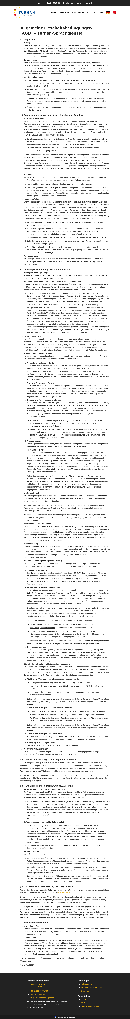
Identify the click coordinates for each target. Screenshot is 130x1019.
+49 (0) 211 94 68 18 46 (48, 3)
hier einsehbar (64, 893)
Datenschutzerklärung (90, 1006)
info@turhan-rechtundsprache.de (78, 3)
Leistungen (78, 12)
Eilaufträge (85, 991)
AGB (83, 1003)
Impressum (85, 999)
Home (53, 12)
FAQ (89, 12)
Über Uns (64, 12)
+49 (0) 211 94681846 (39, 991)
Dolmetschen (86, 984)
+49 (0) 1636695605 (38, 994)
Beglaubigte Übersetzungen (92, 987)
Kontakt (98, 12)
